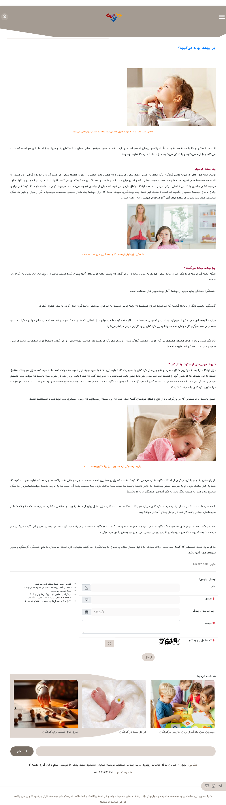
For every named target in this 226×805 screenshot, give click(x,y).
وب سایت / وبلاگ (204, 610)
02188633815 (103, 772)
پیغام (208, 622)
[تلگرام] (220, 786)
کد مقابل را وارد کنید (199, 640)
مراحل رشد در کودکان (132, 731)
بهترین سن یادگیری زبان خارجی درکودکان (187, 731)
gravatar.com (63, 598)
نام (213, 586)
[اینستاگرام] (213, 786)
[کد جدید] (109, 643)
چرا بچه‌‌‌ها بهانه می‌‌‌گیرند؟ (197, 48)
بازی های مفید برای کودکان (60, 731)
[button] (210, 708)
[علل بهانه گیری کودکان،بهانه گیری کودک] (171, 96)
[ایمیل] (206, 786)
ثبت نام (22, 751)
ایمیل (208, 598)
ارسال (148, 657)
